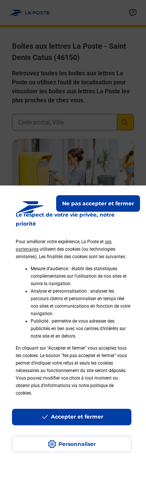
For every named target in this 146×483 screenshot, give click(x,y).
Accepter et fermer (77, 416)
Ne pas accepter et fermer (98, 203)
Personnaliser (77, 444)
